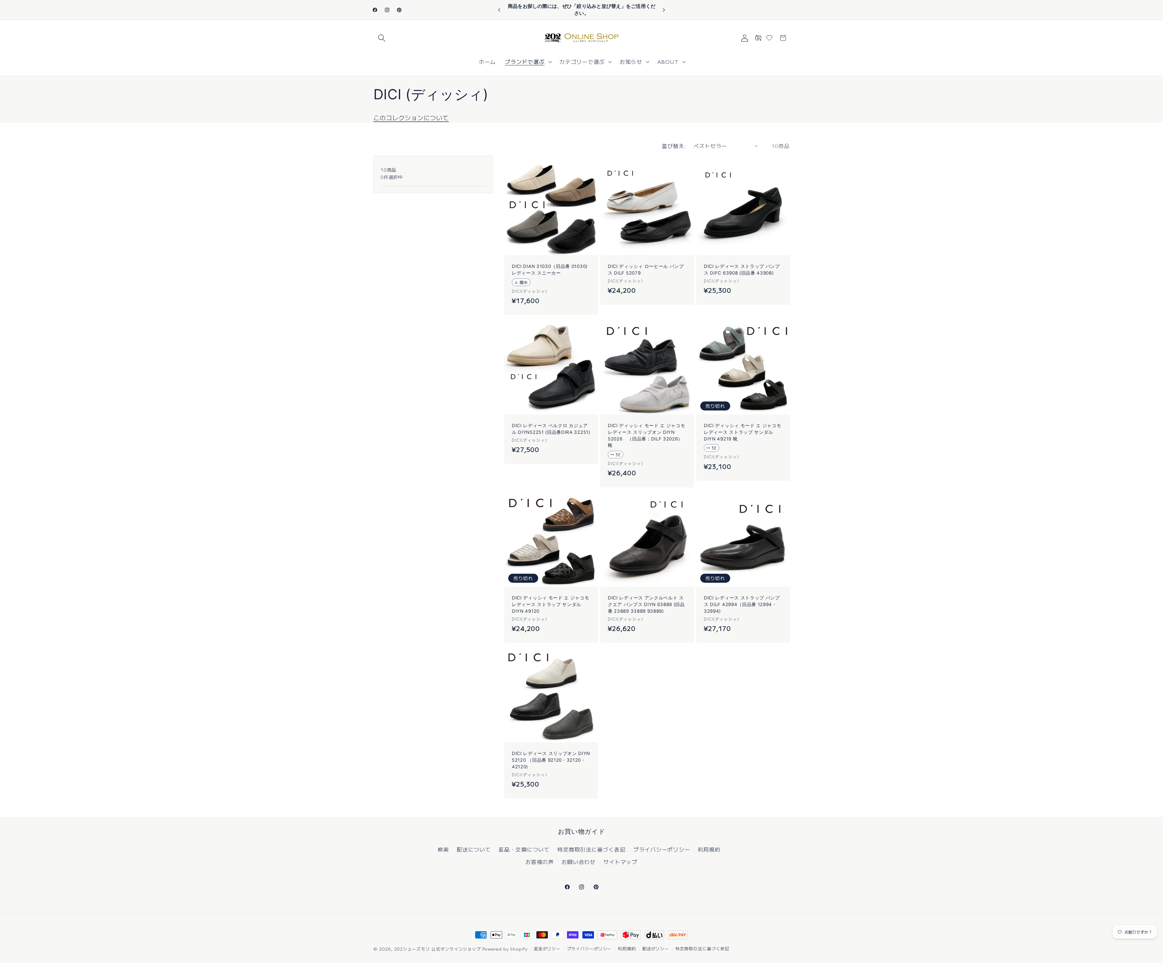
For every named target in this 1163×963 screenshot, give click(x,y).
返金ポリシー (547, 948)
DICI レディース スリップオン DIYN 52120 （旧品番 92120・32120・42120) (551, 760)
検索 (443, 849)
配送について (474, 849)
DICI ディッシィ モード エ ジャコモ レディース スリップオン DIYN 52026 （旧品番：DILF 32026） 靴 (646, 435)
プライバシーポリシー (661, 849)
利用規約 (709, 849)
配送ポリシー (655, 948)
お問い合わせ (579, 862)
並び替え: (674, 146)
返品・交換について (524, 849)
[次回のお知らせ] (664, 10)
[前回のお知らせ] (499, 10)
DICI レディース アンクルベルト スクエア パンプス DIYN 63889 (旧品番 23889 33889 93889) (646, 604)
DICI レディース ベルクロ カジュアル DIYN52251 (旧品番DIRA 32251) (551, 429)
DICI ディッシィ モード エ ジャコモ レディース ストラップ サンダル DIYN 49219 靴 (742, 432)
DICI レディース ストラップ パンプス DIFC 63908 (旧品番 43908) (742, 270)
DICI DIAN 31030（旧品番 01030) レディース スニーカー (550, 270)
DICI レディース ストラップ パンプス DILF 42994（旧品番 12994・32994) (742, 604)
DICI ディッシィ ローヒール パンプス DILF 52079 (646, 270)
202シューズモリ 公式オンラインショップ (437, 949)
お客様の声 (539, 862)
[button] (381, 38)
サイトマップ (620, 862)
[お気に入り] (769, 38)
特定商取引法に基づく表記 (591, 849)
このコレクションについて (411, 117)
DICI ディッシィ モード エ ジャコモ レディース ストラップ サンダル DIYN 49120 (550, 604)
